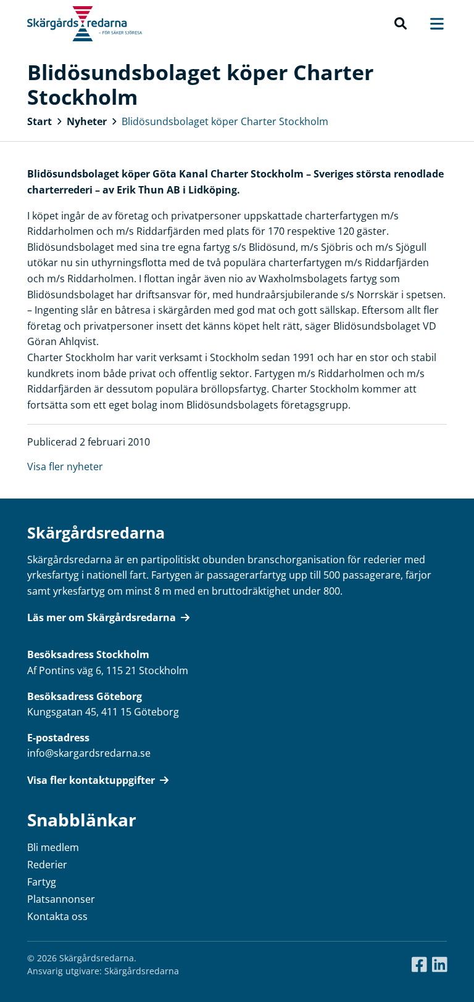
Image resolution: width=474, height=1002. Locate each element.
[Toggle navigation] (431, 23)
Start (39, 121)
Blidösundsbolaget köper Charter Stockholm (225, 121)
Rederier (47, 864)
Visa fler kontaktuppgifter (91, 780)
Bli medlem (53, 847)
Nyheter (87, 121)
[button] (400, 24)
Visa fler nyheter (65, 466)
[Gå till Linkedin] (439, 965)
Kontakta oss (57, 916)
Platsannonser (61, 899)
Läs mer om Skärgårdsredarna (101, 617)
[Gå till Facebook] (419, 965)
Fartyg (41, 882)
